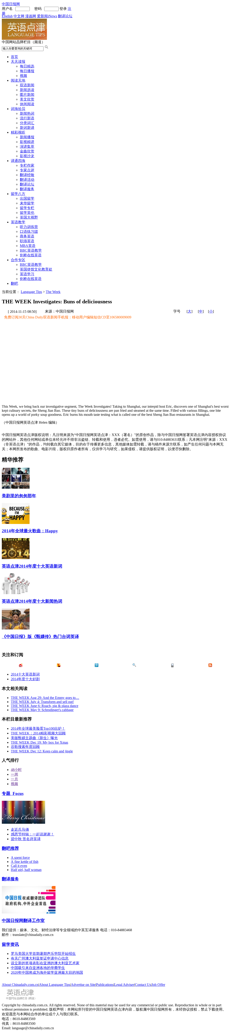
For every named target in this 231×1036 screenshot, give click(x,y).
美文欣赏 (27, 99)
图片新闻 (27, 94)
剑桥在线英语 (31, 255)
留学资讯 (10, 944)
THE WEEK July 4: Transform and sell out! (42, 702)
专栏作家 (27, 165)
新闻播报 (27, 137)
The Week (53, 292)
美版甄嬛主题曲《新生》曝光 (34, 738)
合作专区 (18, 260)
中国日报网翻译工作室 (23, 920)
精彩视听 (18, 132)
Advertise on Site (83, 985)
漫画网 (30, 16)
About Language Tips (54, 985)
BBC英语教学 (31, 250)
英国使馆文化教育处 (36, 269)
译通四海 (18, 161)
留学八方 (18, 194)
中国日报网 (11, 4)
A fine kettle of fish (24, 862)
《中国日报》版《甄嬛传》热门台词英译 (40, 636)
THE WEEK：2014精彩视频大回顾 (38, 733)
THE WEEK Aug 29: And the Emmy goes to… (45, 698)
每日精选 (27, 66)
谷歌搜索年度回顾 (25, 747)
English (7, 16)
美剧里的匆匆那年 (19, 495)
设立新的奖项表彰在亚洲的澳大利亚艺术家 (45, 963)
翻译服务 (27, 189)
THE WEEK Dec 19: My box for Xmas (39, 742)
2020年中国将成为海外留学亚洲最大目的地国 (47, 972)
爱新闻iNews (47, 16)
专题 (12, 793)
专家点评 (27, 170)
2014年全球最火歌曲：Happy (30, 530)
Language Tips (31, 292)
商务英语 (27, 236)
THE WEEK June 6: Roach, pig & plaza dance (44, 706)
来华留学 (27, 203)
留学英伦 (27, 213)
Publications (104, 985)
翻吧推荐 (10, 848)
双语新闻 (27, 85)
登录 (63, 9)
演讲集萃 (27, 146)
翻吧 (14, 283)
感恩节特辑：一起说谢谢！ (32, 834)
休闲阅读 (27, 104)
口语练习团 (29, 231)
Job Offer (158, 985)
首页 (14, 57)
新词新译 (27, 128)
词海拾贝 (18, 109)
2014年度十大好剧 (25, 679)
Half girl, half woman (26, 870)
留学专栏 (27, 208)
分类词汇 (27, 123)
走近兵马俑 (20, 829)
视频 (23, 76)
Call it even (19, 866)
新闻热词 (27, 113)
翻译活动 (27, 179)
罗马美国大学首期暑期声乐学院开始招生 (43, 953)
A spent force (20, 857)
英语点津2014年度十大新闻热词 (32, 601)
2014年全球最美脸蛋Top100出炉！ (38, 728)
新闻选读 (27, 90)
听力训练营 (29, 227)
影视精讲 (27, 142)
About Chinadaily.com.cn (20, 985)
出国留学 (27, 198)
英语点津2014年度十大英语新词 (32, 566)
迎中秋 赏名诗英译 (26, 839)
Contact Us (143, 985)
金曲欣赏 (27, 151)
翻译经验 (27, 175)
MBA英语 (27, 246)
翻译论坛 (65, 16)
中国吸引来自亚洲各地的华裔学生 (38, 968)
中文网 (19, 16)
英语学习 (27, 274)
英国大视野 (29, 217)
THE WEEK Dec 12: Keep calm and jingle (42, 751)
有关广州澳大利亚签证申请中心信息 (40, 958)
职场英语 (27, 241)
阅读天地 (18, 80)
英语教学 (18, 222)
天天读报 (18, 61)
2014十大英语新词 (25, 674)
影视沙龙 (27, 156)
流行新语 (27, 118)
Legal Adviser (124, 985)
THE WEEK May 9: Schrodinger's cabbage (42, 710)
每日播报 (27, 71)
